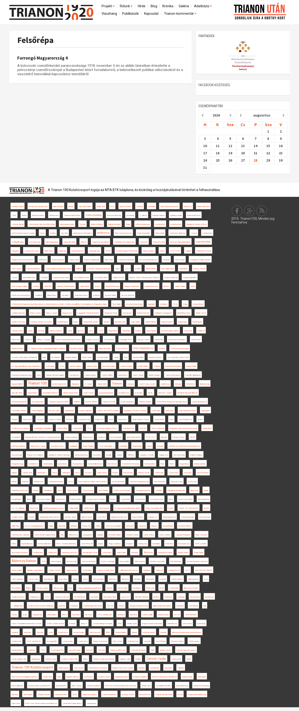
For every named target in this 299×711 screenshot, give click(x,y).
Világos (14, 473)
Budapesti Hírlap (110, 313)
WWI (120, 624)
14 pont (194, 233)
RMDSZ (131, 455)
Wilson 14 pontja (43, 340)
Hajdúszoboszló (18, 313)
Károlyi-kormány (61, 694)
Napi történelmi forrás (187, 411)
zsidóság (181, 597)
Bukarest (125, 579)
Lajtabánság (207, 233)
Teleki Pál (159, 570)
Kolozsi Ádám (137, 517)
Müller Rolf (101, 206)
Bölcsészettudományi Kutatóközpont (186, 632)
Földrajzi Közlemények (66, 286)
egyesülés (168, 668)
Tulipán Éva (163, 455)
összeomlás (194, 597)
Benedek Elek (120, 322)
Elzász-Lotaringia (107, 561)
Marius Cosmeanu (100, 641)
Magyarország (17, 464)
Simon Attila (122, 588)
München (112, 579)
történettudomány (142, 224)
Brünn (29, 499)
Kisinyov (154, 526)
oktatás (41, 331)
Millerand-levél (193, 579)
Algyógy (164, 437)
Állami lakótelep (105, 348)
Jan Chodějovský (185, 419)
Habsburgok (91, 703)
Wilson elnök (87, 357)
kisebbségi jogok (121, 677)
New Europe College (19, 286)
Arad (162, 464)
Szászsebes (109, 340)
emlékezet (99, 419)
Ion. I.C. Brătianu (18, 508)
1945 (100, 331)
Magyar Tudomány (131, 286)
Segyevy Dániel (55, 419)
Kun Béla (64, 233)
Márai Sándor (187, 677)
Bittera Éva (73, 535)
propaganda (87, 535)
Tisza (77, 473)
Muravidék (150, 579)
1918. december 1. (106, 446)
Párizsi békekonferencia (169, 206)
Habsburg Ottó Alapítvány (124, 242)
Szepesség (77, 428)
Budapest (75, 384)
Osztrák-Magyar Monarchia (126, 251)
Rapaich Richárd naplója (55, 375)
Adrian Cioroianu (97, 224)
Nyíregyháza (77, 464)
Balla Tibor (15, 526)
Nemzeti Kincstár (114, 215)
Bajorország (204, 384)
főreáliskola (48, 490)
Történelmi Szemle (203, 251)
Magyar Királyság (171, 277)
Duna (171, 419)
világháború (36, 659)
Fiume (171, 464)
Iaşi (204, 606)
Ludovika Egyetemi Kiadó (58, 402)
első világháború (143, 348)
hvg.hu (170, 508)
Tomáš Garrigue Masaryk (102, 624)
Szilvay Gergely (126, 366)
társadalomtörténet (50, 393)
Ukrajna (156, 597)
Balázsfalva (51, 295)
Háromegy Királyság (177, 233)
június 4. (84, 624)
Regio (128, 224)
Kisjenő (109, 588)
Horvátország (34, 242)
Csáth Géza (83, 641)
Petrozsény (187, 624)
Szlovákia (138, 393)
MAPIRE (47, 286)
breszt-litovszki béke (20, 553)
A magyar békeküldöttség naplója (127, 508)
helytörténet (123, 375)
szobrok (163, 579)
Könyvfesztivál (159, 242)
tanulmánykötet (77, 251)
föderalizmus (172, 624)
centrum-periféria (93, 686)
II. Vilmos (143, 215)
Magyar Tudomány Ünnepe (103, 659)
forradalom (137, 588)
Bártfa (70, 206)
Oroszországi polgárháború (180, 242)
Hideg (98, 526)
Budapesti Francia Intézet (196, 224)
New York (34, 508)
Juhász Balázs (76, 366)
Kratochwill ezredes (90, 322)
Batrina (134, 632)
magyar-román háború (100, 242)
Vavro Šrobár (160, 641)
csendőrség (154, 668)
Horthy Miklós (107, 375)
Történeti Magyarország (139, 482)
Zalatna (157, 366)
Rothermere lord (143, 313)
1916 (62, 366)
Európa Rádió (191, 366)
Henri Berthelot (191, 615)
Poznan (82, 224)
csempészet (74, 375)
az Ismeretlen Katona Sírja (178, 357)
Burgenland (112, 331)
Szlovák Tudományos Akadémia (24, 357)
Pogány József (55, 570)
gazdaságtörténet (106, 393)
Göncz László (51, 313)
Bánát (188, 659)
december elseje (108, 366)
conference (88, 677)
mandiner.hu (33, 464)
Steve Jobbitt (164, 535)
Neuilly (108, 455)
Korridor (138, 659)
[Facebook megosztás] (237, 210)
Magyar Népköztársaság (152, 624)
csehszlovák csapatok (20, 535)
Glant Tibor (16, 703)
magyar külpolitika (189, 277)
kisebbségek (197, 322)
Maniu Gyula (132, 624)
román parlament (44, 544)
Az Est (177, 615)
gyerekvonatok (125, 206)
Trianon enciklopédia (91, 260)
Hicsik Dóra (47, 677)
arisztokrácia (104, 508)
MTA (162, 588)
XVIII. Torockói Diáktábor (66, 544)
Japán (116, 357)
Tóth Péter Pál (87, 544)
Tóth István (78, 668)
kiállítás (79, 269)
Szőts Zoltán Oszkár (55, 624)
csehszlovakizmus (199, 402)
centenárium (52, 615)
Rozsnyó (88, 615)
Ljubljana (146, 570)
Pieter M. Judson (165, 393)
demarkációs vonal (90, 553)
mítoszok (144, 242)
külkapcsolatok (200, 464)
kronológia (123, 446)
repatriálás (156, 544)
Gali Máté (27, 632)
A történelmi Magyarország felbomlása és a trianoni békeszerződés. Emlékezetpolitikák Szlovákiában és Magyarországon (59, 304)
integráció (15, 251)
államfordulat (58, 206)
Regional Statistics (89, 694)
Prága (185, 304)
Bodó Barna (27, 694)
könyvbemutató (148, 632)
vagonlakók (205, 411)
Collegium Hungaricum (163, 313)
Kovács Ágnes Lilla (19, 659)
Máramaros (182, 322)
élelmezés (188, 206)
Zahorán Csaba (156, 658)
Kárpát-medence (56, 331)
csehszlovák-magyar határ (45, 535)
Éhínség (15, 694)
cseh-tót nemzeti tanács (186, 650)
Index (117, 269)
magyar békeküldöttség (197, 694)
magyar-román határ (61, 277)
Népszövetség (176, 482)
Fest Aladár (193, 606)
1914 (127, 269)
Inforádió (151, 206)
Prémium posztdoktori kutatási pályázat (184, 446)
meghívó (101, 437)
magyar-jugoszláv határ (92, 606)
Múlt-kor (25, 482)
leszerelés (97, 455)
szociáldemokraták (163, 686)
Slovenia (40, 632)
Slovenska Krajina (43, 499)
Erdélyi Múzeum (18, 597)
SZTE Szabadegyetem (34, 526)
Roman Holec (54, 411)
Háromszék (176, 659)
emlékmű (201, 331)
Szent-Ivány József (147, 384)
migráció (181, 668)
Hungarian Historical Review (88, 313)
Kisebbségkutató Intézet (49, 517)
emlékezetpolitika (140, 677)
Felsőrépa (35, 40)
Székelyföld (173, 588)
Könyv (85, 659)
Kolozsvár (15, 340)
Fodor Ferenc (88, 393)
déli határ (61, 526)
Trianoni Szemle (109, 402)
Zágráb (188, 251)
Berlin (51, 526)
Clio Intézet (112, 464)
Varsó (70, 331)
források (163, 632)
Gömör (192, 437)
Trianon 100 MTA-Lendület (108, 411)
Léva (206, 579)
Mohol (24, 215)
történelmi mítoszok (20, 490)
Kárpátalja (126, 331)
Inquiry (100, 544)
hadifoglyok (183, 269)
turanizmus (165, 384)
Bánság (178, 384)
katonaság (201, 624)
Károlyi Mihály (150, 322)
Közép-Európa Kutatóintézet (39, 686)
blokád (14, 482)
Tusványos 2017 (57, 446)
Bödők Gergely (154, 375)
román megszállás (185, 499)
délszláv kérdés (38, 215)
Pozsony (88, 473)
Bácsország (128, 473)
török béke (169, 411)
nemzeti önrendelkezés (148, 260)
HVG (44, 561)
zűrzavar (142, 526)
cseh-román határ (88, 561)
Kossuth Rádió (110, 295)
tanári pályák (48, 464)
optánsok (180, 606)
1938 (14, 215)
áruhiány (141, 668)
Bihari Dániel (159, 233)
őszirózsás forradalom (177, 340)
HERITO (28, 340)
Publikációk (130, 13)
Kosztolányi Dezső (81, 277)
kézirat (35, 490)
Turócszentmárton (172, 375)
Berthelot (121, 615)
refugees (129, 544)
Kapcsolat (151, 13)
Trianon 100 (37, 383)
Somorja (40, 419)
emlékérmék (16, 641)
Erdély (206, 490)
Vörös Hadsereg (157, 428)
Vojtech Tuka (50, 659)
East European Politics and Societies (92, 482)
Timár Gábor (87, 570)
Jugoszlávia (84, 286)
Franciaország (133, 641)
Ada (62, 535)
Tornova (130, 384)
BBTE (64, 615)
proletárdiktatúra (29, 277)
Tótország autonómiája (180, 348)
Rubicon (84, 242)
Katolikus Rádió (176, 215)
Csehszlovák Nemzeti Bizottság (42, 224)
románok (166, 260)
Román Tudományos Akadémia (164, 677)
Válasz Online (180, 286)
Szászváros (173, 473)
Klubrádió (151, 304)
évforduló (44, 277)
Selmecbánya (149, 464)
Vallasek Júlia (125, 659)
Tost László (16, 269)
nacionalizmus (26, 544)
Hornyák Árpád (17, 224)
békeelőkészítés (183, 313)
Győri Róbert (32, 393)
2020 (74, 694)
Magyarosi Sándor (165, 553)
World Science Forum (140, 419)
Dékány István (144, 473)
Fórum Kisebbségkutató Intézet (68, 340)
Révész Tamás (199, 269)
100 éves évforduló (113, 526)
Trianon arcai (74, 260)
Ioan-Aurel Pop (128, 428)
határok (138, 331)
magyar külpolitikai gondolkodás (89, 588)
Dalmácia (133, 615)
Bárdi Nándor (151, 269)
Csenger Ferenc (178, 437)
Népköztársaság (112, 286)
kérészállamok (17, 686)
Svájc (25, 615)
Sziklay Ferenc (17, 517)
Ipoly (59, 677)
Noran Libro (146, 686)
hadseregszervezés (69, 553)
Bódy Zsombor (201, 535)
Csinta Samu (149, 535)
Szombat (188, 473)
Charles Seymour (18, 322)
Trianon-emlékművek (72, 215)
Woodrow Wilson (177, 641)
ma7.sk (110, 606)
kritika (14, 544)
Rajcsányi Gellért (85, 206)
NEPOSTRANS (184, 526)
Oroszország (17, 455)
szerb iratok (106, 553)
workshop (76, 615)
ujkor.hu (81, 331)
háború (91, 348)
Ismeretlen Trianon (19, 411)
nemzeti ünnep (203, 473)
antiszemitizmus (193, 215)
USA (70, 588)
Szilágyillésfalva (18, 242)
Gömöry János (70, 517)
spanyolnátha (61, 686)
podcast (62, 606)
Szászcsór (192, 482)
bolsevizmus (88, 437)
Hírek (141, 6)
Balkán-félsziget (114, 224)
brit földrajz (55, 357)
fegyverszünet (167, 322)
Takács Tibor (92, 366)
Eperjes (121, 606)
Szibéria (96, 295)
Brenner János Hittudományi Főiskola (144, 277)
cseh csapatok (17, 579)
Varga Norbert (71, 570)
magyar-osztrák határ (105, 570)
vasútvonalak (147, 615)
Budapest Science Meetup (59, 455)
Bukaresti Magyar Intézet (53, 508)
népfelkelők (69, 411)
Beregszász (67, 313)
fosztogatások (37, 402)
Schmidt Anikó (102, 357)
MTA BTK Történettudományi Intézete (120, 686)
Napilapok (74, 446)
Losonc (15, 277)
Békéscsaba (58, 588)
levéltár (137, 269)
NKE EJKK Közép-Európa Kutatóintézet (41, 703)
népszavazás (95, 632)
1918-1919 (151, 437)
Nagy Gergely (88, 446)
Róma (85, 579)
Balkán (28, 588)
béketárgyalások (52, 242)
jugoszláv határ (75, 650)
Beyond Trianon (91, 402)
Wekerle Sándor (145, 402)
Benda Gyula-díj (58, 260)
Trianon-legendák (187, 517)
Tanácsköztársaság (126, 260)
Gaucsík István (143, 340)
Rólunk (125, 6)
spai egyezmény (81, 295)
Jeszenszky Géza (31, 251)
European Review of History (41, 322)
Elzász (14, 615)
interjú (75, 322)
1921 (89, 428)
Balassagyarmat (169, 517)
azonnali (147, 641)
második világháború (193, 375)
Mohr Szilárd (17, 570)
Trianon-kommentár (179, 13)
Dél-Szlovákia (98, 579)
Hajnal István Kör (62, 597)
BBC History (77, 686)
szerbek (139, 206)
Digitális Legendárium (35, 570)
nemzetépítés (159, 482)
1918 (175, 304)
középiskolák (168, 526)
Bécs (91, 331)
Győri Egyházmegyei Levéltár (23, 233)
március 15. (153, 517)
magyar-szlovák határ (163, 694)
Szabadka (16, 437)
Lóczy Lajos (33, 579)
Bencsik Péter (17, 393)
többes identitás (203, 206)
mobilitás (38, 295)
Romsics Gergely (76, 348)
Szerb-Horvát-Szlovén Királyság (40, 606)
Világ (44, 357)
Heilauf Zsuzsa (92, 340)
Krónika (167, 6)
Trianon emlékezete (117, 650)
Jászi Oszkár (87, 490)
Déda (111, 419)
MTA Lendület (200, 544)
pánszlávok (62, 464)
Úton (126, 357)
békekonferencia (81, 455)
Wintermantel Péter (70, 393)
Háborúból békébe (56, 482)
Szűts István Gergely (122, 490)
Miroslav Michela (141, 597)
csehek (31, 517)
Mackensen (54, 215)
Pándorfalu (159, 340)
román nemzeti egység (21, 295)
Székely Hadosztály (69, 659)
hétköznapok (56, 561)
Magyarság (136, 446)
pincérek (162, 348)
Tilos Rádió (116, 304)
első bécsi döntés (18, 446)
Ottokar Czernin (132, 535)
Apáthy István (165, 650)
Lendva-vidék (68, 641)
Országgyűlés (52, 641)
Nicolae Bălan (138, 357)
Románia (148, 552)
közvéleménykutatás (134, 304)
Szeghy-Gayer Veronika (96, 499)
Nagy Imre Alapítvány (154, 508)
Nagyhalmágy (94, 251)
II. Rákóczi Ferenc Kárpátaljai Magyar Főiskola (46, 348)
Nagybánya (184, 464)
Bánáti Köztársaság (201, 686)
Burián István (201, 313)
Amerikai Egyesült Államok (187, 393)
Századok (50, 366)
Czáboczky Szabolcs (20, 428)
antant (112, 499)
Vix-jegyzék (127, 313)
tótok (193, 286)
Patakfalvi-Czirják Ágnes (72, 703)
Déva (60, 490)
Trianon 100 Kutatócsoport (32, 667)
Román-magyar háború (170, 331)
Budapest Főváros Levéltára (135, 411)
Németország (179, 455)
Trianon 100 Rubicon (35, 455)
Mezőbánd (16, 588)
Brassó (206, 508)
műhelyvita (52, 553)
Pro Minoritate (79, 597)
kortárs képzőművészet (38, 206)
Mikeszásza (140, 561)
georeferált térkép (133, 437)
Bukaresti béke (17, 348)
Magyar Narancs (155, 357)
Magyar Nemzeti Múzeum (22, 260)
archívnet (129, 526)
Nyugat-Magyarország (139, 606)
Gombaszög (140, 499)
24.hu (42, 233)
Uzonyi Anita (159, 419)
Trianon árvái (27, 473)
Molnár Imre (38, 482)
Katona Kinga (62, 428)
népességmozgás (67, 224)
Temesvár (188, 331)
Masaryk (134, 553)
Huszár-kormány (156, 499)
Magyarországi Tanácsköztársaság (183, 428)
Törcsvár (101, 650)
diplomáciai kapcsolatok (162, 606)
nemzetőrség (204, 517)
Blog (154, 6)
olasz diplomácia (167, 269)
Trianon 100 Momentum (188, 508)
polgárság (62, 251)
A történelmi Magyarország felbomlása (172, 402)
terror (39, 375)
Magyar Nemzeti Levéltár (122, 668)
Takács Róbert (177, 579)
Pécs (112, 206)
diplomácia (194, 490)
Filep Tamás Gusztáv (123, 233)
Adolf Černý (48, 251)
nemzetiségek (115, 437)
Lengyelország (84, 419)
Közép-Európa (78, 632)
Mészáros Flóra (109, 597)
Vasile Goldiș (198, 553)
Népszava (27, 419)
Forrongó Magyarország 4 (42, 58)
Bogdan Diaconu (72, 677)
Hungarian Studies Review (200, 260)
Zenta (180, 694)
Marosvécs (122, 419)
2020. (150, 393)
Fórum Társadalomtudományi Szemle (26, 624)
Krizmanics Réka (100, 277)
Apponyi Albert (17, 384)
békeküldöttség (182, 686)
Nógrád (15, 419)
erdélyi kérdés (89, 508)
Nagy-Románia (69, 242)
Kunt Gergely (103, 490)
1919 (43, 650)
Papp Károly (135, 322)
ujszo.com (125, 597)
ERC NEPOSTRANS (203, 570)
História (36, 286)
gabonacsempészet (119, 517)
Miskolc (77, 402)
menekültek (203, 241)
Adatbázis (202, 6)
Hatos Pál (86, 526)
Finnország (142, 544)
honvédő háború (114, 535)
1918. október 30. (34, 641)
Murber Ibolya (183, 553)
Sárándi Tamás (44, 694)
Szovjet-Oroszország (130, 464)
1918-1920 (175, 251)
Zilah (152, 650)
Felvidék (72, 624)
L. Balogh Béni (17, 606)
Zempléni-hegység (143, 490)
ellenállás (137, 579)
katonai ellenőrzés (95, 464)
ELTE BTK (101, 517)
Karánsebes (60, 499)
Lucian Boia (125, 499)
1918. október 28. (104, 615)
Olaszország (71, 561)
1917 (187, 570)
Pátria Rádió (73, 508)
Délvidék (74, 526)
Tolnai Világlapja (37, 411)
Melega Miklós (71, 357)
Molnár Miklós (120, 632)
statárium (163, 304)
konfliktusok (38, 553)
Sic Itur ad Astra (127, 295)
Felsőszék (159, 473)
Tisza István (72, 490)
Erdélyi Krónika (75, 499)
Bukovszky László (38, 446)
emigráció (31, 650)
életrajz (107, 322)
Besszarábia (124, 561)
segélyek (15, 632)
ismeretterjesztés (59, 384)
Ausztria (89, 650)
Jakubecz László (147, 455)
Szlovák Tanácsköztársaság (98, 269)
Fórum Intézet (122, 348)
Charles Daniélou (196, 455)
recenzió (142, 428)
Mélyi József (35, 313)
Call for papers (194, 641)
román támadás (118, 482)
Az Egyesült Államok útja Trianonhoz (26, 366)
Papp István (117, 641)
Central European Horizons (197, 561)
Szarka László (104, 677)
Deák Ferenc (102, 473)
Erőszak (69, 419)
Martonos (168, 597)
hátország (150, 588)
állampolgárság (203, 499)
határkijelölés (16, 499)
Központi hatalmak (19, 402)
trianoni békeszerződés (98, 668)
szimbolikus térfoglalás (43, 428)
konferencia (103, 233)
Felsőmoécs (63, 632)
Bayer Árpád (151, 331)
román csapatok (85, 411)
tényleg (115, 473)
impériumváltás (17, 206)
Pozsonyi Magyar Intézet (107, 428)
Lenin (51, 632)
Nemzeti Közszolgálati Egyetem (25, 677)
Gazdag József (128, 694)
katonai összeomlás (173, 366)
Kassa (149, 446)
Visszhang (109, 13)
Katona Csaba (17, 331)
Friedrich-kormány (151, 286)
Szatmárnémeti (57, 650)
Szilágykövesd (174, 570)
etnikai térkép (63, 668)
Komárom (65, 295)
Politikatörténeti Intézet (128, 570)
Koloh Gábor (121, 553)
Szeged (160, 446)
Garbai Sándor (163, 615)
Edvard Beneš (198, 304)
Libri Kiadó (94, 597)
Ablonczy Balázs (24, 561)
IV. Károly (88, 384)
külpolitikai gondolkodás (176, 490)
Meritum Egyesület (157, 561)
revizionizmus (175, 224)
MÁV (108, 632)
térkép (75, 579)
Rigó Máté (109, 260)
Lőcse (107, 251)
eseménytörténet (33, 269)
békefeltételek (175, 561)
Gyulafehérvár (62, 322)
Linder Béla (156, 411)
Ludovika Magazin (183, 535)
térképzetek (196, 340)
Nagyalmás (37, 615)
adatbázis (42, 260)
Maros (200, 419)
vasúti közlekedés (109, 694)
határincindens (17, 650)
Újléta (171, 499)
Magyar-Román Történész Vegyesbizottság (42, 437)
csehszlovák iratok (138, 650)
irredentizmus (144, 694)
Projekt (107, 6)
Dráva (54, 473)
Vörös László (138, 375)
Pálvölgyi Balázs (158, 215)
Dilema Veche (87, 517)
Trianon (117, 383)
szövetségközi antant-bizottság (58, 269)
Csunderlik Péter (126, 340)
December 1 (42, 473)
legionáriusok (48, 579)
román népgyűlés (127, 402)
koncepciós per (184, 544)
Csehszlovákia (93, 215)
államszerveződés (191, 588)
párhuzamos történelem (82, 233)
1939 (47, 597)
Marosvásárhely (71, 437)
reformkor (169, 544)
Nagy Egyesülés (143, 233)
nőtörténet (190, 384)
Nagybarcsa (34, 597)
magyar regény (90, 375)
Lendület (158, 490)
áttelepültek (207, 428)
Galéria (184, 6)
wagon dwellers (148, 251)
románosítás (160, 224)
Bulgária (100, 535)
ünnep (30, 331)
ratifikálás (66, 473)
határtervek (209, 597)
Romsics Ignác (42, 588)
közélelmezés (123, 393)
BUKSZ (167, 286)
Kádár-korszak (118, 277)
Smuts (97, 286)
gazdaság (130, 215)
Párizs (162, 251)
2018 (70, 482)
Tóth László (180, 260)
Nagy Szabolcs (114, 544)
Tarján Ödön (102, 384)
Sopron (119, 455)
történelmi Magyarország (21, 375)
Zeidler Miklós (143, 366)
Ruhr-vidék (202, 677)
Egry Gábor (63, 579)
